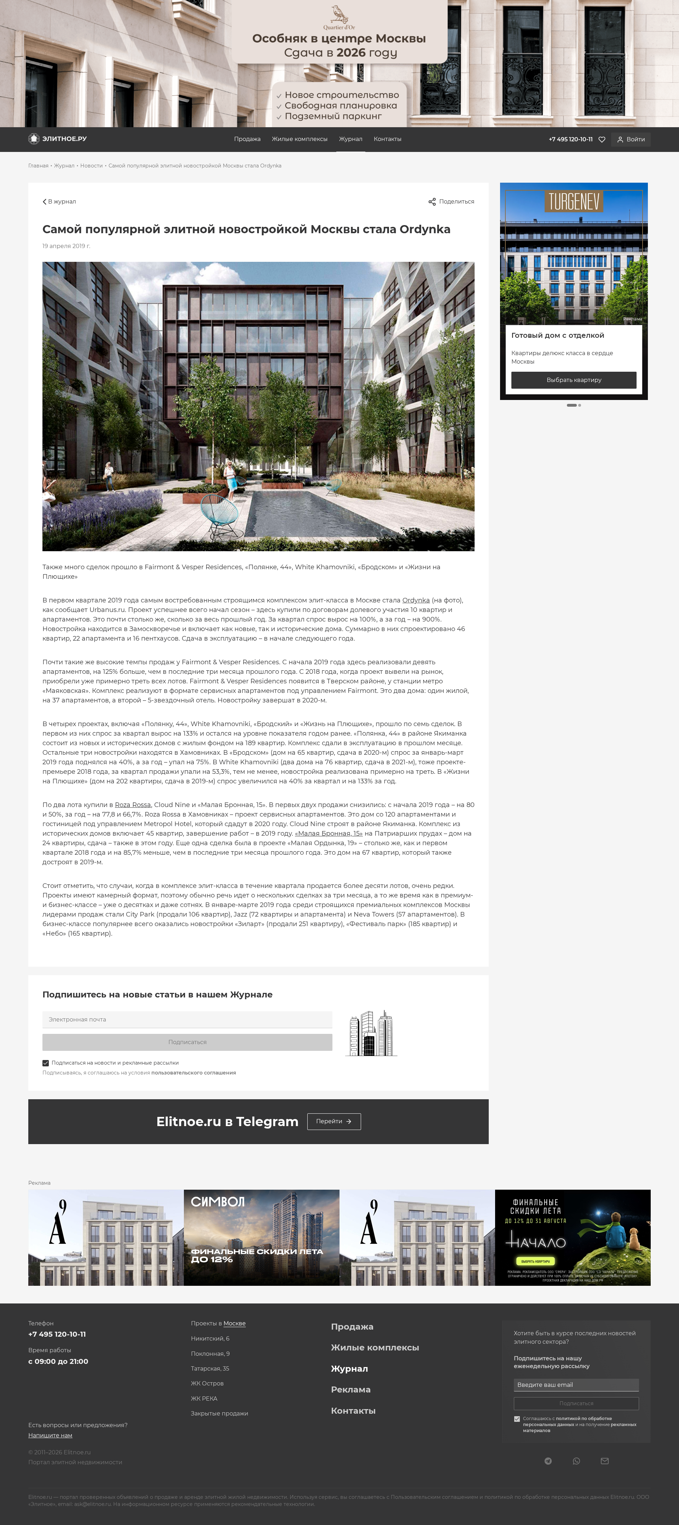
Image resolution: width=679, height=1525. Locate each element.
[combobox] (235, 1323)
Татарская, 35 (210, 1369)
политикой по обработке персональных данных (567, 1421)
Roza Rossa (133, 805)
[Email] (604, 1462)
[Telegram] (548, 1462)
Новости (91, 166)
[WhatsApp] (576, 1462)
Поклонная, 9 (210, 1354)
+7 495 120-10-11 (57, 1334)
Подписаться (187, 1042)
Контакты (388, 139)
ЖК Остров (207, 1383)
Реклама (351, 1390)
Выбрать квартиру (574, 380)
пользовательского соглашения (193, 1073)
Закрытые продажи (219, 1414)
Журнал (350, 139)
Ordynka (416, 600)
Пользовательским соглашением (435, 1497)
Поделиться (457, 201)
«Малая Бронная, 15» (329, 833)
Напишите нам (50, 1435)
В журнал (62, 201)
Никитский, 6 (210, 1339)
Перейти (329, 1121)
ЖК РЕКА (204, 1399)
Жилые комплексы (300, 139)
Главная (38, 166)
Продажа (247, 139)
